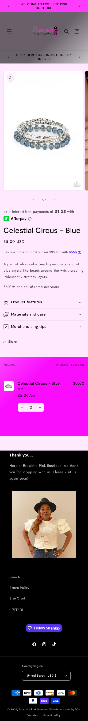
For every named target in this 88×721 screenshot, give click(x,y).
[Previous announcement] (9, 6)
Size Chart (17, 598)
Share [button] (12, 341)
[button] (9, 31)
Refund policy (52, 715)
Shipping (16, 609)
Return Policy (19, 587)
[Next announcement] (79, 6)
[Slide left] (34, 199)
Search (14, 577)
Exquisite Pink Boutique (33, 709)
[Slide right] (54, 199)
